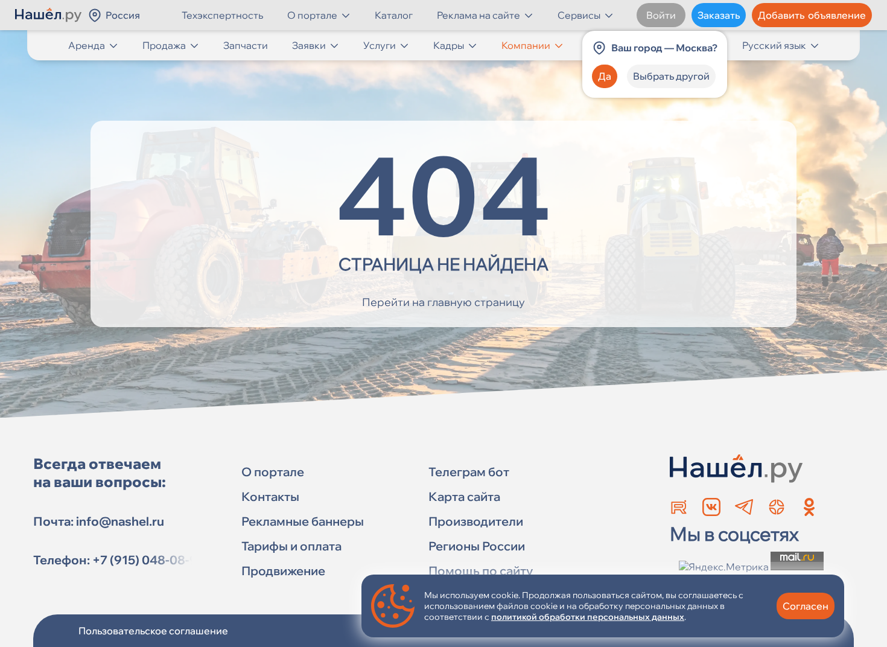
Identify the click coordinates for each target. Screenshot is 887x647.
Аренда (86, 45)
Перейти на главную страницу (443, 302)
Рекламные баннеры (302, 521)
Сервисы (579, 15)
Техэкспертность (222, 15)
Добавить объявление (812, 15)
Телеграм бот (468, 471)
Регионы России (476, 545)
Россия (123, 15)
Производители (475, 521)
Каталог (394, 15)
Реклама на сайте (478, 15)
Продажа (164, 45)
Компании (525, 45)
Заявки (309, 45)
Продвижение (283, 570)
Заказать (719, 15)
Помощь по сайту (480, 570)
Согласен (805, 606)
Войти (661, 15)
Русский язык (774, 45)
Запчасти (245, 45)
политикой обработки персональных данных (587, 616)
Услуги (379, 45)
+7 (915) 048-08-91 (147, 559)
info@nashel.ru (120, 521)
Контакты (270, 496)
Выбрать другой (671, 76)
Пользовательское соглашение (153, 631)
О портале (312, 15)
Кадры (448, 45)
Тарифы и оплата (291, 545)
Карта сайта (464, 496)
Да (604, 76)
